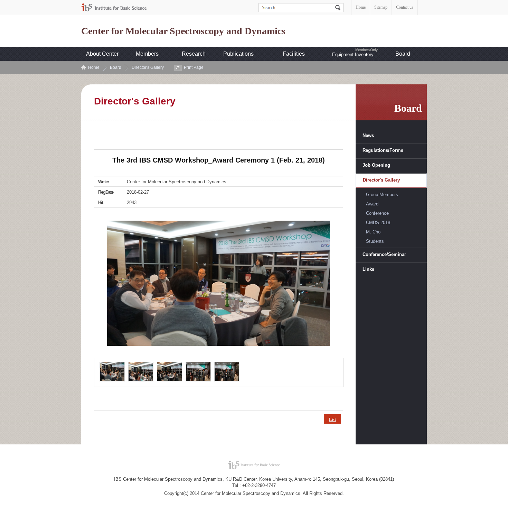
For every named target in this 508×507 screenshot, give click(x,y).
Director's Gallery (148, 67)
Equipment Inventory (353, 54)
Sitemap (380, 7)
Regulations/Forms (383, 150)
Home (361, 7)
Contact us (404, 7)
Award (372, 203)
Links (368, 269)
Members (147, 54)
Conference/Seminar (384, 254)
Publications (238, 54)
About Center (102, 54)
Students (375, 241)
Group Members (382, 194)
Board (402, 54)
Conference (377, 213)
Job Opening (376, 165)
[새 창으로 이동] (114, 7)
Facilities (294, 54)
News (368, 135)
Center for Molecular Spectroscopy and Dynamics (183, 31)
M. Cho (373, 231)
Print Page (194, 67)
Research (194, 54)
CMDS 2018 (378, 222)
